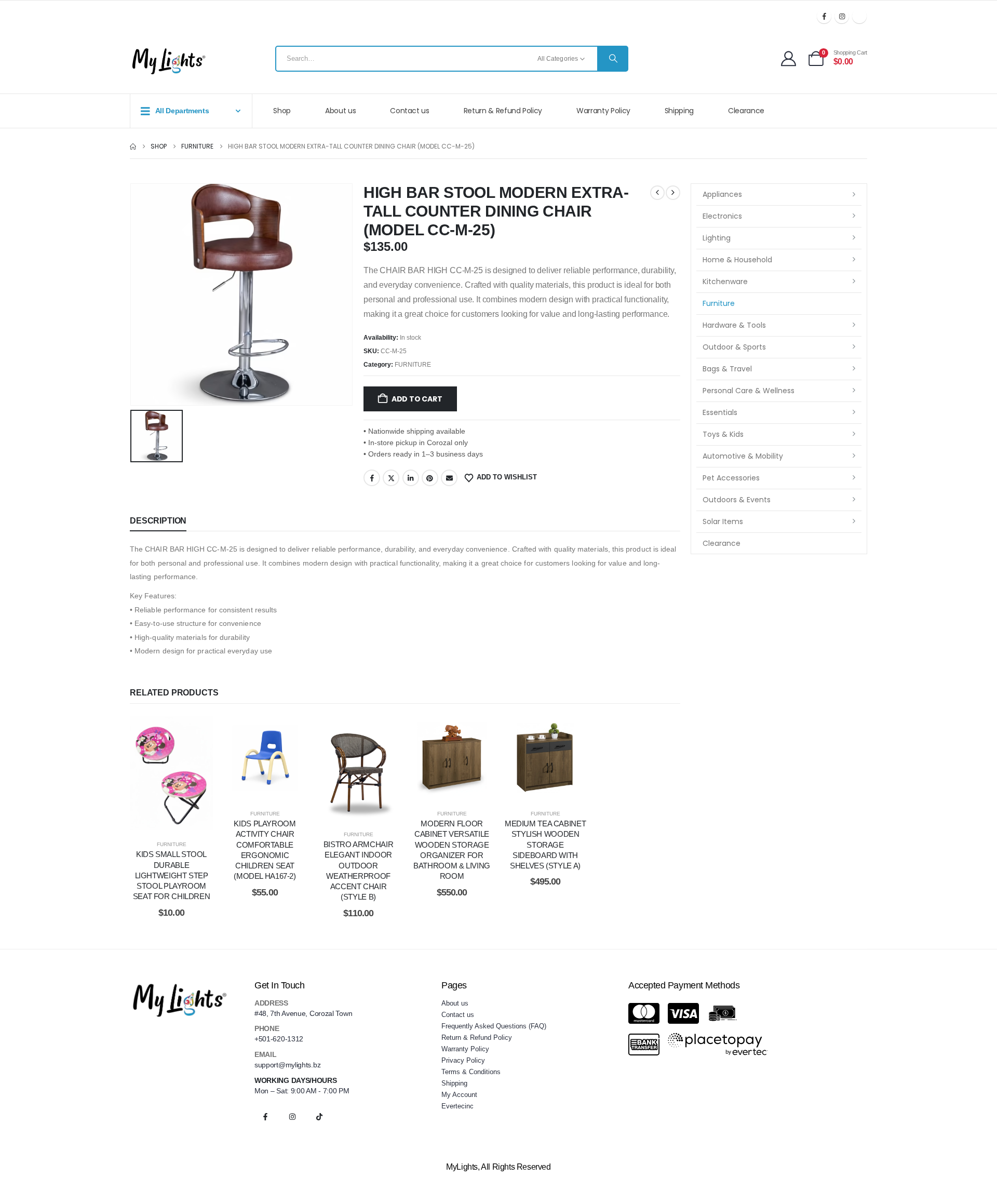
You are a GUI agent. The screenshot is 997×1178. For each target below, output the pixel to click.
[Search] (612, 59)
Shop (282, 110)
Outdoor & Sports (734, 347)
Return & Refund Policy (503, 110)
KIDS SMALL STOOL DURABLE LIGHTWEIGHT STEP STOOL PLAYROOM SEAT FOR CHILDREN (171, 875)
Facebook (371, 478)
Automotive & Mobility (743, 456)
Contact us (409, 110)
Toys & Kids (723, 434)
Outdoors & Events (737, 499)
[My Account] (788, 58)
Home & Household (737, 260)
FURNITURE (413, 364)
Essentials (720, 412)
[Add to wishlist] (145, 773)
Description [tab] (158, 520)
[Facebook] (824, 16)
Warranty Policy (603, 110)
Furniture (719, 303)
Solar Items (723, 521)
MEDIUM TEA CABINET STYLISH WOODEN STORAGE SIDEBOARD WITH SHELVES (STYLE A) (545, 844)
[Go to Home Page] (133, 146)
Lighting (717, 238)
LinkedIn (410, 478)
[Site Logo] (169, 61)
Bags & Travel (727, 369)
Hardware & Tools (734, 325)
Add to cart (417, 399)
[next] (673, 192)
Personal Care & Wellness (748, 390)
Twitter (391, 478)
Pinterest (430, 478)
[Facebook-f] (265, 1117)
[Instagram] (841, 16)
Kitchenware (725, 281)
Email (449, 478)
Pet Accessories (731, 478)
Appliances (722, 194)
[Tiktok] (859, 16)
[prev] (657, 192)
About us (340, 110)
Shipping (679, 110)
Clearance (746, 110)
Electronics (722, 216)
